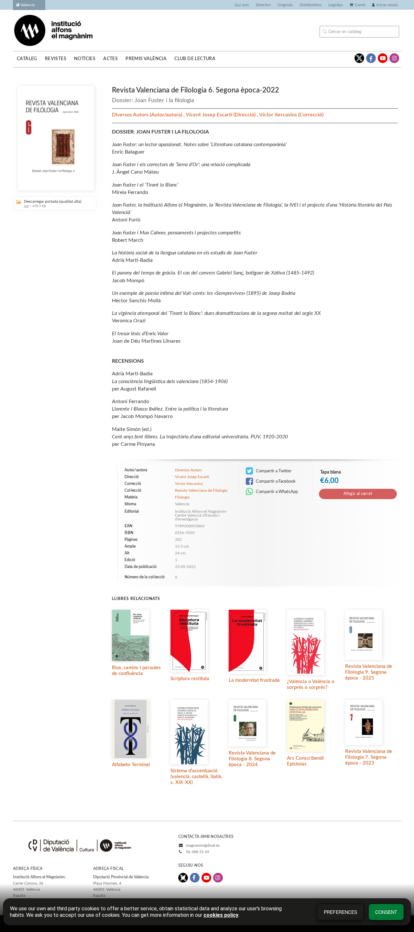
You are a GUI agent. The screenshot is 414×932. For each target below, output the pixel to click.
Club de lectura (194, 59)
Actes (110, 59)
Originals (285, 5)
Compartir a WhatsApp (276, 492)
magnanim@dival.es (203, 845)
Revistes (55, 59)
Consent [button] (386, 912)
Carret (360, 5)
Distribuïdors (310, 5)
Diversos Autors (131, 114)
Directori (263, 5)
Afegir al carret (358, 494)
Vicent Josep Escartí (210, 114)
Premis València (146, 59)
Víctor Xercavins (278, 114)
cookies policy (220, 915)
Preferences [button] (340, 912)
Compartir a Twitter (273, 471)
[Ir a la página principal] (53, 30)
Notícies (84, 59)
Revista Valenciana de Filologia (201, 490)
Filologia (182, 497)
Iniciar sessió (387, 5)
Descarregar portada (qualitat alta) (52, 203)
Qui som (241, 5)
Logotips (335, 5)
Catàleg (27, 59)
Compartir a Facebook (275, 481)
